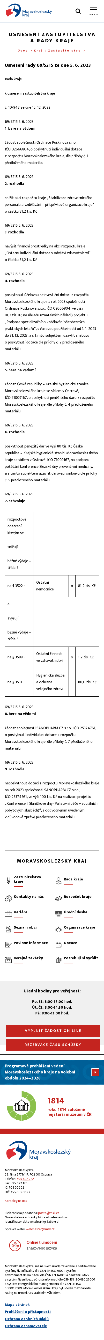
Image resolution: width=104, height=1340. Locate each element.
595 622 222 (25, 1179)
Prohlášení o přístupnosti (28, 1312)
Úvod (23, 50)
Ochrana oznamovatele (26, 1326)
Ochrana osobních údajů (27, 1319)
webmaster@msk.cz (40, 1229)
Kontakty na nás (16, 1201)
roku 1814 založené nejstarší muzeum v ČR (69, 1107)
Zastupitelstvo (64, 50)
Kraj (38, 50)
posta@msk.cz (48, 1213)
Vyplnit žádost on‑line (53, 1030)
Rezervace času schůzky (53, 1045)
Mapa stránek (17, 1305)
